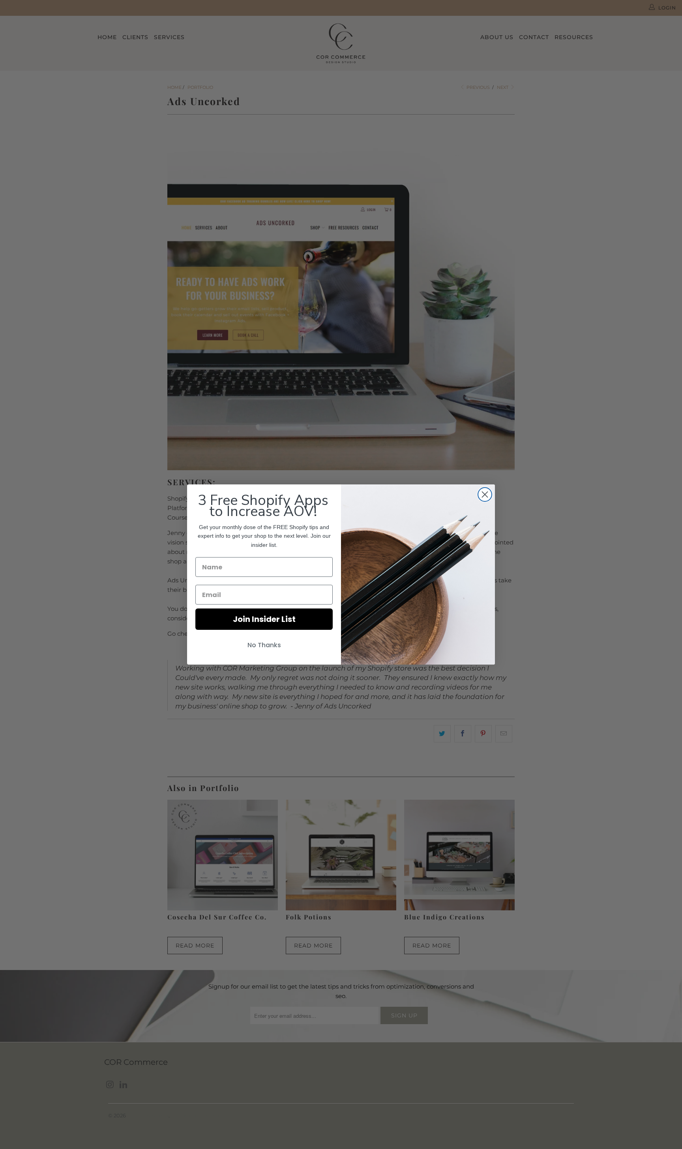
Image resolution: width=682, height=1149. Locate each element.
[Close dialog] (485, 494)
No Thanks (264, 645)
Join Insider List (264, 619)
